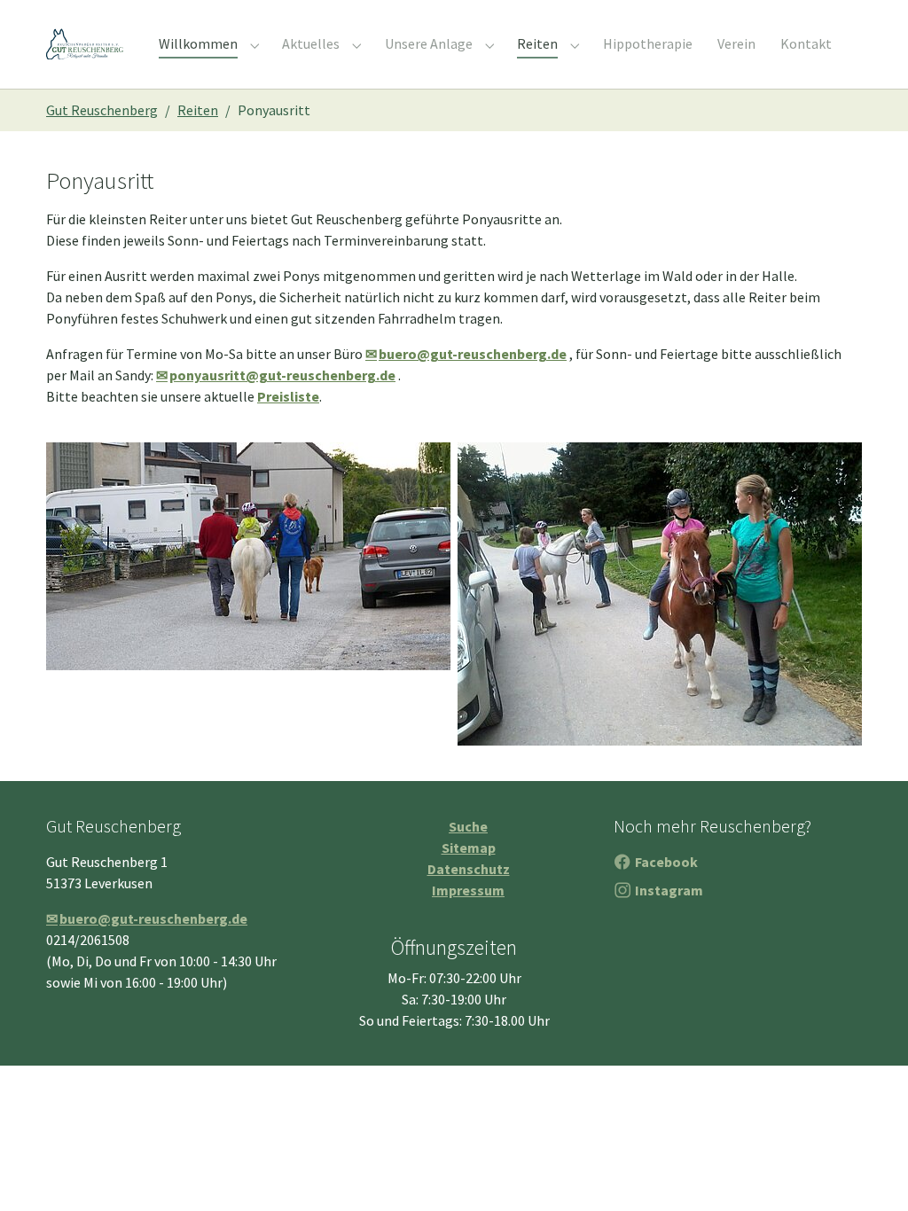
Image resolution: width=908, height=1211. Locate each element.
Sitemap (469, 847)
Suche (468, 826)
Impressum (468, 890)
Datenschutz (468, 869)
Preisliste (288, 396)
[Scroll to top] (869, 1172)
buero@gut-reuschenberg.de (473, 354)
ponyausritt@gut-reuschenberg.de (282, 375)
